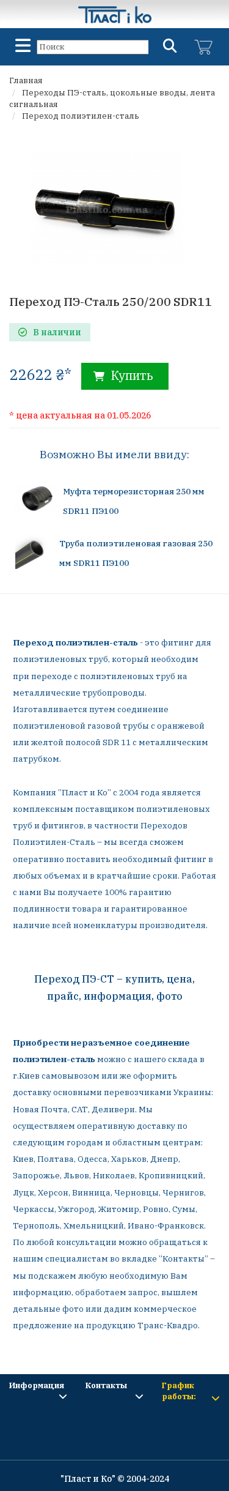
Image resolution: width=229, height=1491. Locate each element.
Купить (130, 375)
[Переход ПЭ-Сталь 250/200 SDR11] (107, 206)
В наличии (57, 332)
